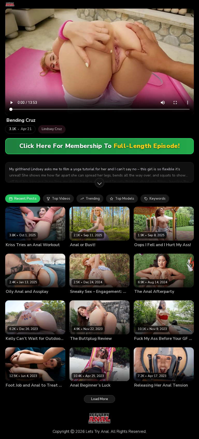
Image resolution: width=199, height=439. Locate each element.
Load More (99, 399)
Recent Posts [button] (25, 198)
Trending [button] (93, 198)
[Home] (10, 4)
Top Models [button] (124, 198)
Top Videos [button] (61, 198)
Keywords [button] (158, 198)
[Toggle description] (99, 182)
